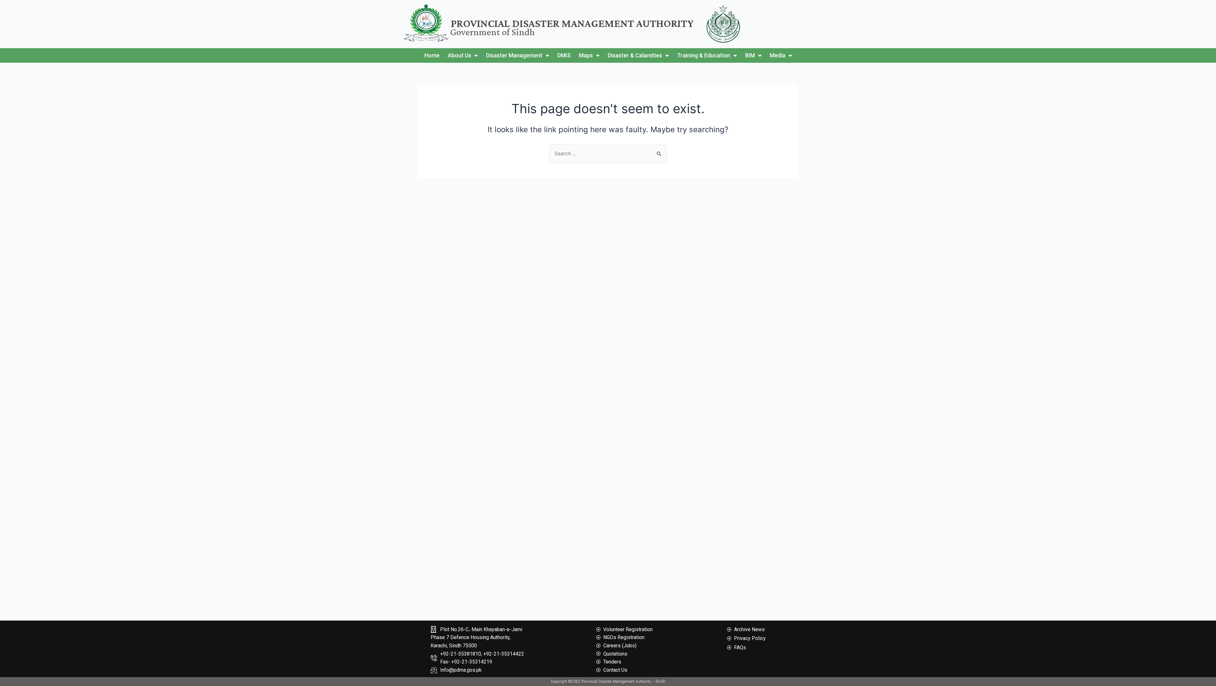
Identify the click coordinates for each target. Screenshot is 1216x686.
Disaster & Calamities (635, 55)
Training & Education (703, 55)
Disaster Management (514, 55)
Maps (586, 55)
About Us (459, 55)
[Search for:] (608, 153)
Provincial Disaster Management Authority (572, 23)
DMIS (564, 55)
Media (777, 55)
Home (432, 55)
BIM (750, 55)
